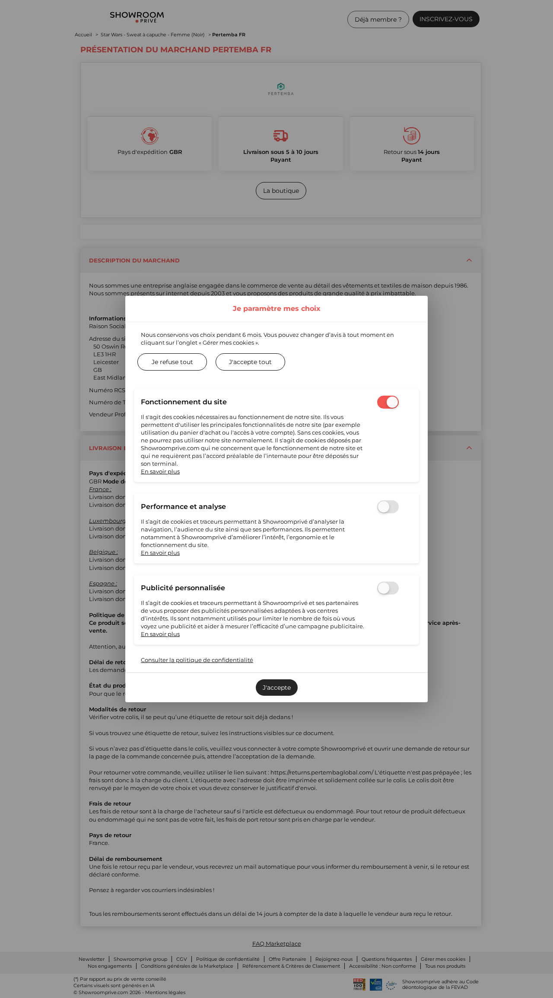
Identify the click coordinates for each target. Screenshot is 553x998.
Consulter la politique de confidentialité (197, 659)
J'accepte (277, 687)
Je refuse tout (172, 362)
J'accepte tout (250, 362)
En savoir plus (160, 471)
